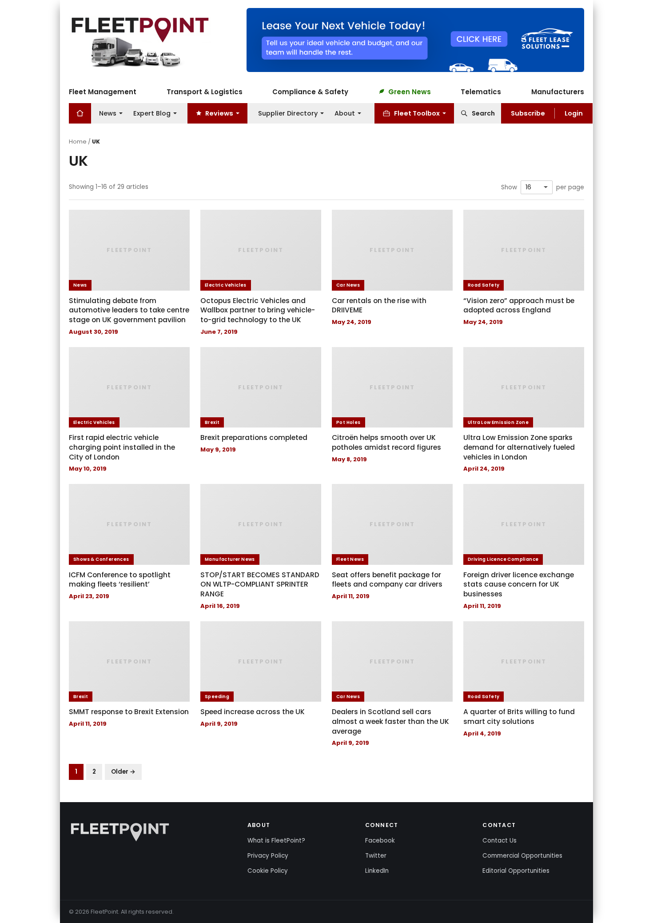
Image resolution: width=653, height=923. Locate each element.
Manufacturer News (230, 559)
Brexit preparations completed (253, 437)
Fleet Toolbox (417, 112)
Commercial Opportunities (522, 855)
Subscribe (528, 112)
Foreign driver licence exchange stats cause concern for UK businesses (518, 584)
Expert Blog (152, 112)
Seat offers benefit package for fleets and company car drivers (387, 579)
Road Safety (483, 285)
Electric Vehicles (226, 285)
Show (509, 187)
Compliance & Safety (310, 91)
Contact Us (499, 840)
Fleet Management (102, 91)
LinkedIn (377, 871)
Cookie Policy (267, 871)
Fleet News (350, 559)
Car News (348, 285)
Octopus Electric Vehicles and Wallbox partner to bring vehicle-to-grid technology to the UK (257, 310)
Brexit (212, 422)
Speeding (217, 696)
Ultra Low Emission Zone (498, 422)
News (107, 112)
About (344, 112)
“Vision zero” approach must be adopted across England (518, 305)
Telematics (481, 91)
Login (574, 112)
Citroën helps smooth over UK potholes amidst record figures (386, 442)
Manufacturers (557, 91)
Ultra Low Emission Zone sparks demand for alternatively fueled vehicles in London (519, 447)
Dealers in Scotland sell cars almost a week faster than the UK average (390, 721)
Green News (409, 91)
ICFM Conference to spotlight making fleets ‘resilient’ (120, 579)
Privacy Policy (267, 855)
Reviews (219, 112)
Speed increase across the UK (252, 711)
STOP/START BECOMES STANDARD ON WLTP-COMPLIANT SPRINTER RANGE (259, 584)
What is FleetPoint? (276, 840)
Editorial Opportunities (515, 871)
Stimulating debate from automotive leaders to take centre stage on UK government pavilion (129, 310)
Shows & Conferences (101, 559)
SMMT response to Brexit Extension (129, 711)
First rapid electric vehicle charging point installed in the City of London (122, 447)
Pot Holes (348, 422)
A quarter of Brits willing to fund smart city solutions (519, 716)
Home (78, 141)
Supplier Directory (288, 112)
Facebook (380, 840)
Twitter (375, 855)
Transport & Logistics (205, 91)
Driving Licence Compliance (503, 559)
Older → (123, 771)
